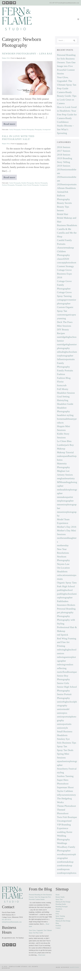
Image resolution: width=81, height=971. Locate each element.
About (58, 911)
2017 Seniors (63, 150)
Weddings (62, 843)
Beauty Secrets (64, 203)
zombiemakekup (65, 861)
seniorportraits (64, 724)
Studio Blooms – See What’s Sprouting (65, 129)
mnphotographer (65, 500)
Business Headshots (67, 225)
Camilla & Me (64, 229)
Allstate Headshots (66, 188)
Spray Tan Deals (65, 750)
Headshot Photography (27, 183)
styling (60, 772)
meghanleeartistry (66, 478)
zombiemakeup (64, 865)
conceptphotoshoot (66, 262)
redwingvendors (65, 664)
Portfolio (58, 925)
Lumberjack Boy (65, 445)
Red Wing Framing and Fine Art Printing (66, 642)
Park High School (66, 586)
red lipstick (62, 634)
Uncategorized (46, 129)
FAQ (57, 914)
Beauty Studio (60, 897)
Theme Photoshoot (66, 806)
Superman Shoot (65, 787)
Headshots (59, 909)
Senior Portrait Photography (31, 185)
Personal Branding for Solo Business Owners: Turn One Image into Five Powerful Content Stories (40, 897)
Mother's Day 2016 (66, 526)
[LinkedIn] (14, 2)
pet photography (65, 612)
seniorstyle (62, 727)
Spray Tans (59, 899)
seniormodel (63, 709)
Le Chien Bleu (64, 441)
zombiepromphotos (66, 873)
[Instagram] (10, 2)
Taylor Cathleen (65, 791)
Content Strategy (65, 266)
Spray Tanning (60, 916)
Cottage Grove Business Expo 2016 (64, 274)
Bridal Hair (62, 214)
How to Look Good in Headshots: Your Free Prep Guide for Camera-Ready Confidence (67, 114)
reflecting (61, 668)
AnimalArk (62, 191)
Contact (58, 928)
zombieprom (63, 869)
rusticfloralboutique (67, 672)
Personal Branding (66, 608)
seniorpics (62, 713)
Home (57, 894)
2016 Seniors (63, 147)
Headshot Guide (65, 404)
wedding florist (64, 832)
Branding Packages (62, 906)
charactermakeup (65, 247)
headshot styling (65, 415)
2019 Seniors (63, 165)
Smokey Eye (63, 739)
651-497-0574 (54, 3)
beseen (60, 210)
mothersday (63, 545)
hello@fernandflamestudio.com (69, 3)
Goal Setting (63, 396)
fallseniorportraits (66, 359)
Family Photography (15, 129)
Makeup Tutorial (65, 452)
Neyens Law (63, 564)
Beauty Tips (63, 206)
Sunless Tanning (65, 776)
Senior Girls (63, 683)
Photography (38, 129)
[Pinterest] (7, 2)
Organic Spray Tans (67, 582)
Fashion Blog (64, 378)
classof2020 (63, 258)
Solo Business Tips (66, 742)
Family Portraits (65, 370)
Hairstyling (62, 400)
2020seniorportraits (67, 184)
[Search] (74, 40)
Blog (57, 923)
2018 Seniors (63, 154)
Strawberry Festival (66, 768)
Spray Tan (62, 746)
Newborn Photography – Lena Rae (27, 53)
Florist (60, 381)
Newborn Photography (27, 129)
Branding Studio (61, 904)
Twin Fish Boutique (67, 817)
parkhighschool (65, 590)
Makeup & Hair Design (63, 902)
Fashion (61, 374)
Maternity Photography (41, 183)
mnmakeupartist (65, 497)
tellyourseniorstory (66, 794)
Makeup (61, 448)
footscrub (61, 385)
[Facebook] (3, 2)
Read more (10, 125)
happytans (74, 967)
